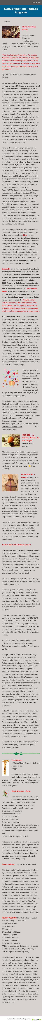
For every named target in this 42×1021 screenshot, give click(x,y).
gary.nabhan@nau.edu (10, 424)
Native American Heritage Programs (21, 10)
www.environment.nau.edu (12, 427)
